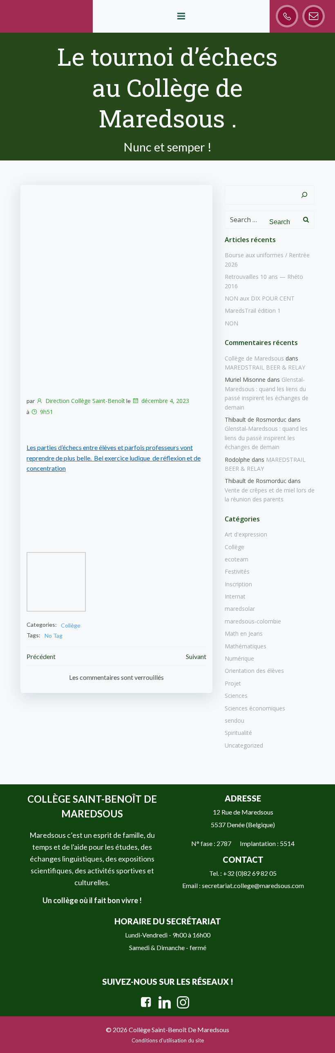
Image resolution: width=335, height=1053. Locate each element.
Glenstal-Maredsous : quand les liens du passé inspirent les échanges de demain (266, 438)
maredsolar (240, 608)
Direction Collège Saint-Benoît (85, 401)
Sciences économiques (255, 708)
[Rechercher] (304, 194)
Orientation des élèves (254, 671)
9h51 (46, 412)
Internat (235, 596)
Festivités (237, 571)
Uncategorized (244, 745)
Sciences (236, 695)
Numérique (239, 658)
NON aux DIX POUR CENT (260, 298)
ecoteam (236, 559)
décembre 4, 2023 (165, 401)
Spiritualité (238, 733)
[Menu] (181, 16)
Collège (70, 625)
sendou (234, 720)
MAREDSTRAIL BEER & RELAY (265, 367)
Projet (233, 683)
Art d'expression (246, 534)
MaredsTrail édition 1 (253, 310)
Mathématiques (245, 646)
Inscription (238, 584)
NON (231, 323)
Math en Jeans (244, 633)
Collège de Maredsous (254, 358)
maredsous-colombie (253, 621)
